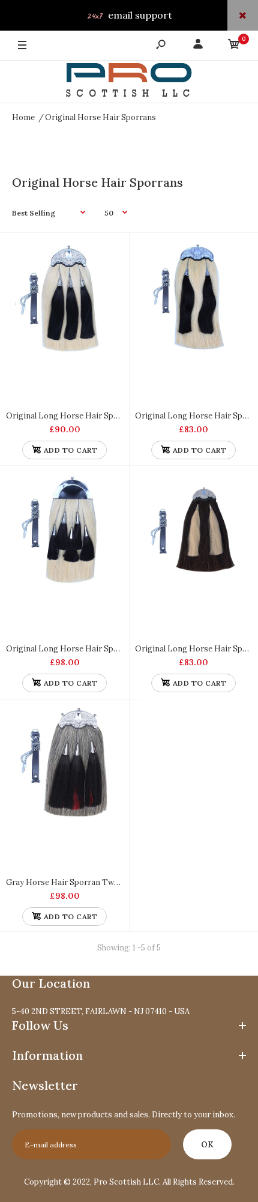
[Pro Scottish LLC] (129, 82)
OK (207, 1145)
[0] (234, 46)
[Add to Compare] (108, 253)
